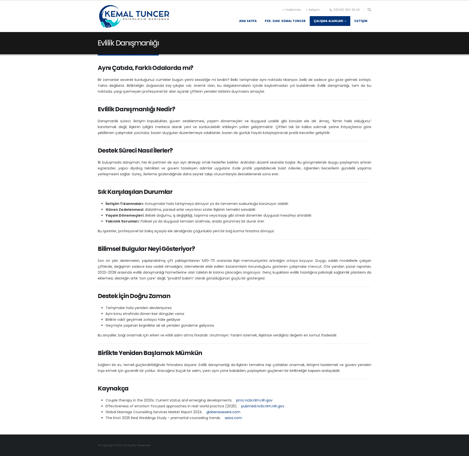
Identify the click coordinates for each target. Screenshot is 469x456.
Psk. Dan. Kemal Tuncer (285, 21)
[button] (369, 10)
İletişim (314, 10)
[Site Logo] (134, 16)
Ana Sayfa (248, 21)
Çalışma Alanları (328, 21)
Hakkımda (293, 10)
